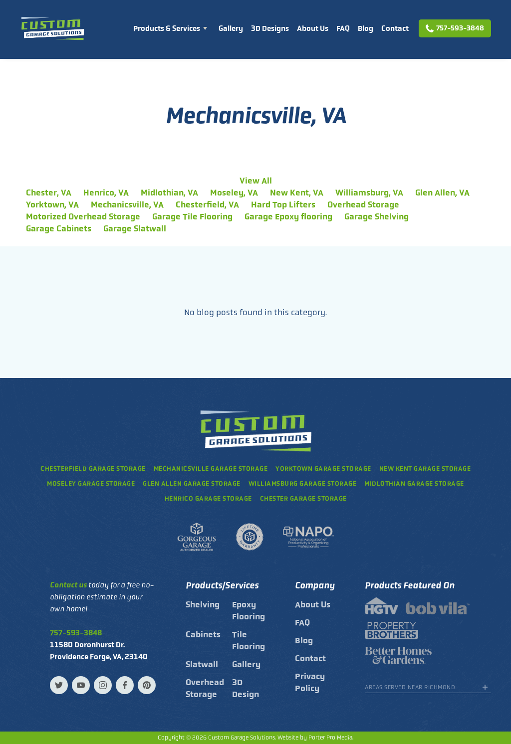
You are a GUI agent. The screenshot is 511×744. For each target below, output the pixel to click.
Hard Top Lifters (283, 204)
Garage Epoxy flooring (288, 216)
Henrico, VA (106, 192)
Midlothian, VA (169, 192)
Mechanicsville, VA (127, 204)
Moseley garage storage (91, 483)
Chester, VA (48, 192)
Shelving (203, 604)
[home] (52, 28)
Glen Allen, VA (442, 192)
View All (256, 181)
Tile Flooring (248, 640)
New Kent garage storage (425, 468)
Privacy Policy (310, 682)
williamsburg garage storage (303, 483)
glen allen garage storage (192, 483)
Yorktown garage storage (323, 468)
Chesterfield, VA (207, 204)
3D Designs (270, 28)
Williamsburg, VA (369, 192)
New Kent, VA (296, 192)
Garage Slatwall (134, 228)
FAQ (343, 28)
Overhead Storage (363, 204)
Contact (395, 28)
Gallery (231, 28)
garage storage (414, 483)
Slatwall (202, 664)
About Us (312, 28)
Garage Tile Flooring (192, 216)
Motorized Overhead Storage (83, 216)
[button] (172, 28)
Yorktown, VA (52, 204)
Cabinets (203, 634)
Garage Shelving (376, 216)
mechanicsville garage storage (211, 468)
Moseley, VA (234, 192)
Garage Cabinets (58, 228)
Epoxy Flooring (248, 610)
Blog (365, 28)
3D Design (245, 688)
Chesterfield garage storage (93, 468)
